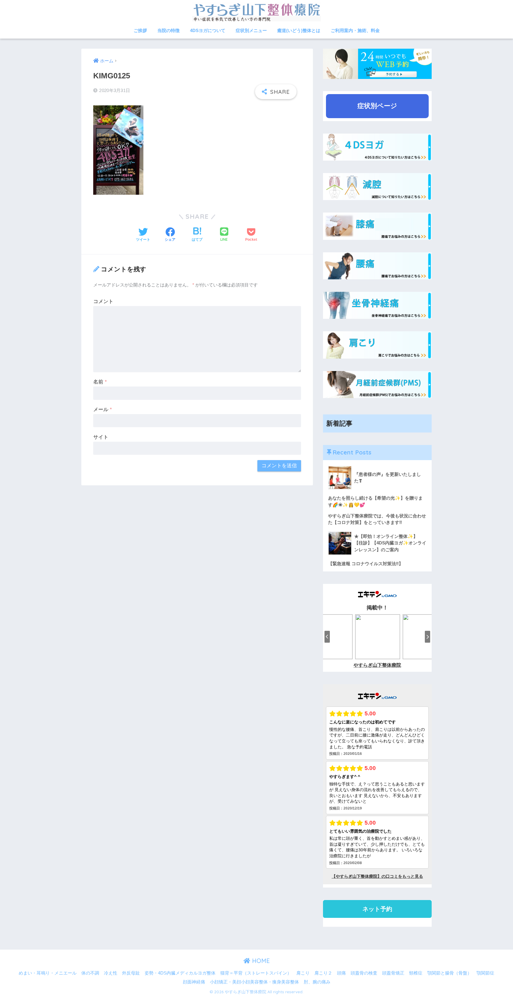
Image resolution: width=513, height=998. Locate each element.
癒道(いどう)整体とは (298, 30)
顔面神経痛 (194, 982)
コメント (103, 301)
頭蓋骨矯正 (393, 973)
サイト (100, 437)
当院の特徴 (168, 30)
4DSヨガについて (207, 30)
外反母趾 (131, 973)
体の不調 (90, 973)
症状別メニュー (251, 30)
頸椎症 (415, 973)
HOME (260, 960)
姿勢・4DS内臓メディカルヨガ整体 (180, 973)
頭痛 (341, 973)
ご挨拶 (140, 30)
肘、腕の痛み (317, 982)
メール (102, 409)
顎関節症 (485, 973)
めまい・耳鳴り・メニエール (48, 973)
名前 (100, 382)
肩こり (303, 973)
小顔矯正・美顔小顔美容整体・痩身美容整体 (254, 982)
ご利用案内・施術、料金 (355, 30)
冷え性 (110, 973)
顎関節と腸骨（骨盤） (449, 973)
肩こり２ (323, 973)
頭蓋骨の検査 (364, 973)
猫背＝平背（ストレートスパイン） (256, 973)
